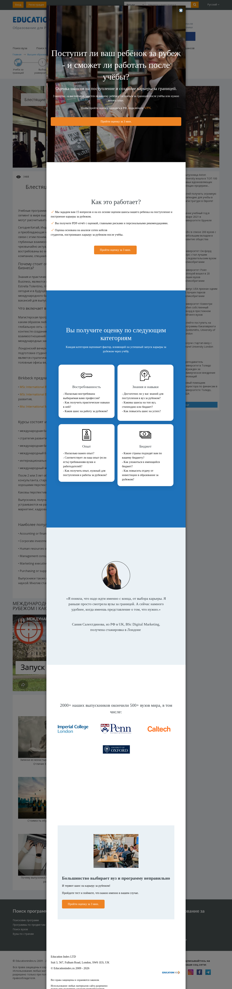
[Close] (181, 10)
